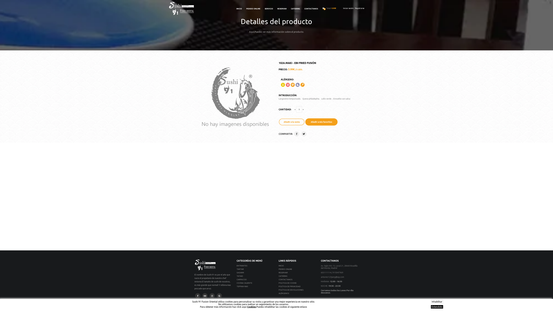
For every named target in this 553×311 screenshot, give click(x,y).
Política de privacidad (290, 286)
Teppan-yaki (242, 286)
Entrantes (242, 266)
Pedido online (253, 9)
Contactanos (311, 9)
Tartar (240, 269)
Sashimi (240, 273)
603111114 (326, 272)
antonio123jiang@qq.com (332, 277)
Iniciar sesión (348, 8)
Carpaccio (242, 279)
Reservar (282, 9)
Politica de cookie (288, 283)
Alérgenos (284, 293)
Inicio (239, 9)
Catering (295, 9)
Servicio (269, 9)
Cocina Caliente (244, 283)
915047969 (338, 272)
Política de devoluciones (291, 290)
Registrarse (359, 8)
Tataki (240, 276)
